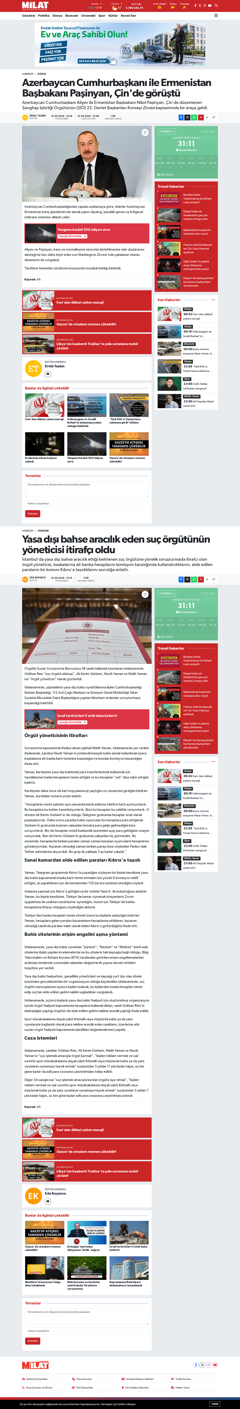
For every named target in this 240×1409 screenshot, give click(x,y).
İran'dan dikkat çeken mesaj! (44, 419)
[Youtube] (215, 1365)
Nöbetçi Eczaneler (37, 1379)
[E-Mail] (48, 374)
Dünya (57, 15)
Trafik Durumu (183, 1379)
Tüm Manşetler (84, 1387)
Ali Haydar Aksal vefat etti (198, 404)
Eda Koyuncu (55, 1193)
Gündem (28, 15)
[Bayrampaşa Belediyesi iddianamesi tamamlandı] (129, 1268)
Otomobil (88, 15)
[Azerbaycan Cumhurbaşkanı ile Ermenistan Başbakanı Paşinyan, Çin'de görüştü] (87, 164)
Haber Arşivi (183, 1387)
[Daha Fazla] (201, 117)
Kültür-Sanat (191, 396)
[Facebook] (196, 1365)
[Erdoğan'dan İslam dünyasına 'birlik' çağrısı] (86, 1232)
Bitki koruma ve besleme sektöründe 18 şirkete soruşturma (83, 1285)
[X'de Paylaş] (187, 117)
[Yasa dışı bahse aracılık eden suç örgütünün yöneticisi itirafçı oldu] (87, 626)
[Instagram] (209, 1365)
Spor (101, 15)
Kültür (113, 15)
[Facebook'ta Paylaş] (181, 117)
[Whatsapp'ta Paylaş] (194, 117)
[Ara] (216, 6)
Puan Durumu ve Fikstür (39, 1387)
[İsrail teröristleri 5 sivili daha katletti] (129, 1232)
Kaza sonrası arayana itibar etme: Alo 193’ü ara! (198, 352)
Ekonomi (71, 15)
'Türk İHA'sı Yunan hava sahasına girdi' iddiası (196, 369)
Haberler (27, 74)
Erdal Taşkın (54, 366)
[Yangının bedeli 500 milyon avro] (86, 443)
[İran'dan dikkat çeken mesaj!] (44, 405)
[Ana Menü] (216, 16)
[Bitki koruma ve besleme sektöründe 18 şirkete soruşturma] (86, 1268)
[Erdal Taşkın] (33, 368)
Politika (44, 15)
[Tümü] (213, 300)
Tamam (214, 1404)
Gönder (33, 513)
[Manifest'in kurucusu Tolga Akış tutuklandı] (44, 1268)
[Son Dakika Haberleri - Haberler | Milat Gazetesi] (35, 6)
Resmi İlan (128, 15)
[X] (202, 1365)
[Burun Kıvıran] (120, 44)
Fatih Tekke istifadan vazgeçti (195, 386)
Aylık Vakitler (166, 175)
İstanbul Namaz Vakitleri (140, 1379)
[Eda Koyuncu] (33, 1195)
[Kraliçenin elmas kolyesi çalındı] (44, 443)
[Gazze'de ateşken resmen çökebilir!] (129, 443)
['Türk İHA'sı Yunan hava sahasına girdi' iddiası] (129, 405)
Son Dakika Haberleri (137, 1387)
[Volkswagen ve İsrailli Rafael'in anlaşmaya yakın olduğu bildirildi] (86, 405)
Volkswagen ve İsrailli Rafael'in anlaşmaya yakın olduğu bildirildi (84, 422)
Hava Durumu (84, 1379)
